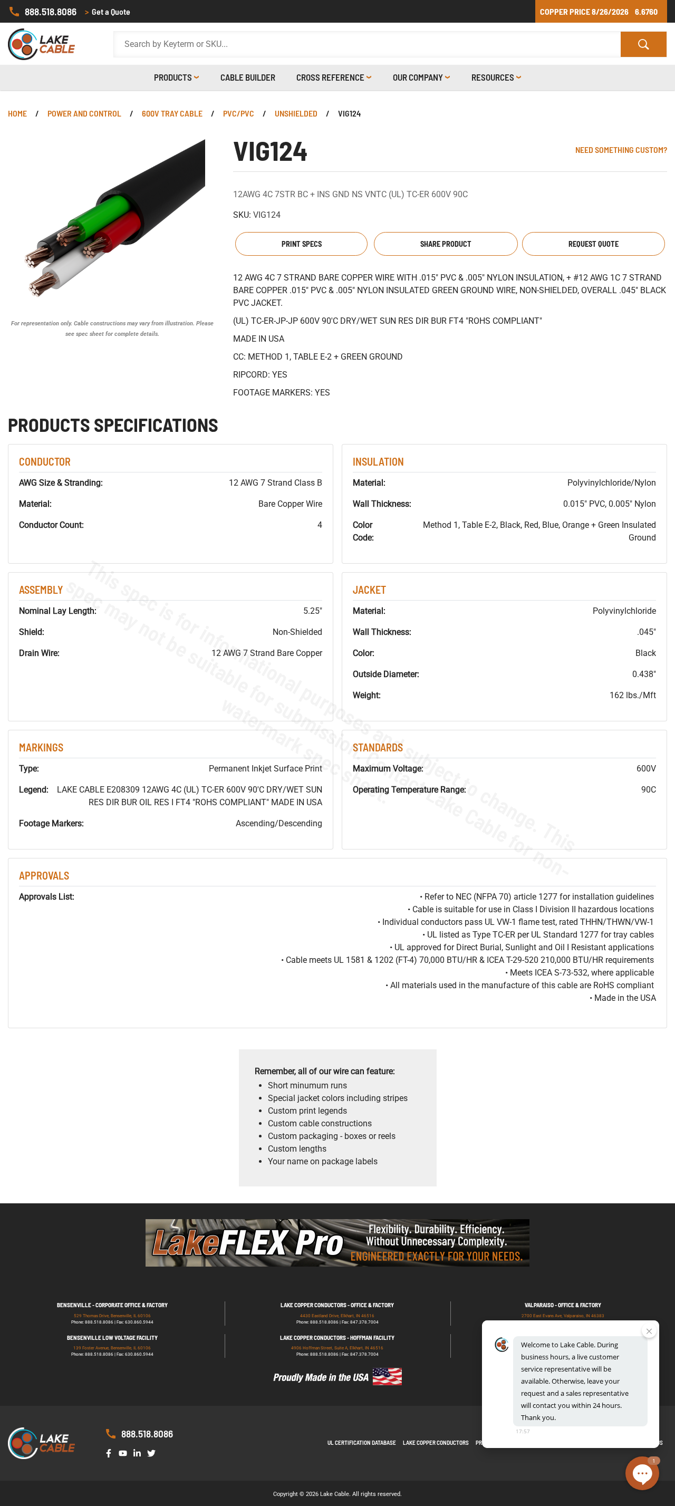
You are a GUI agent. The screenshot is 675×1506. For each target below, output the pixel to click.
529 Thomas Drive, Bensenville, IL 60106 (112, 1316)
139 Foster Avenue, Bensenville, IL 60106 (112, 1348)
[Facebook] (110, 1452)
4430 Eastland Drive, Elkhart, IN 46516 (337, 1316)
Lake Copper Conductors (436, 1442)
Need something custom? (621, 149)
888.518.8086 (50, 11)
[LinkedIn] (139, 1452)
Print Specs (302, 243)
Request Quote (593, 243)
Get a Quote (107, 11)
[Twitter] (153, 1452)
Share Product (445, 243)
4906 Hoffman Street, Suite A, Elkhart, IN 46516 (337, 1348)
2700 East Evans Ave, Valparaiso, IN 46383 (563, 1316)
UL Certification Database (361, 1442)
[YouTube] (125, 1452)
